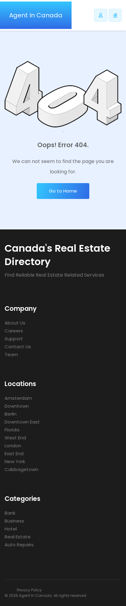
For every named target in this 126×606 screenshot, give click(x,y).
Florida (12, 430)
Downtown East (22, 422)
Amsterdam (18, 398)
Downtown (17, 406)
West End (15, 437)
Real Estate (18, 536)
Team (11, 354)
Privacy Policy (29, 590)
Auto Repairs (19, 544)
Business (14, 521)
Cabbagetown (21, 469)
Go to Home (63, 191)
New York (15, 461)
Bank (10, 513)
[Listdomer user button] (100, 15)
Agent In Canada (35, 15)
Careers (14, 331)
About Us (15, 323)
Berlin (11, 414)
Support (14, 338)
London (13, 445)
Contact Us (18, 346)
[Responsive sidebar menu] (115, 15)
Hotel (11, 529)
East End (14, 453)
